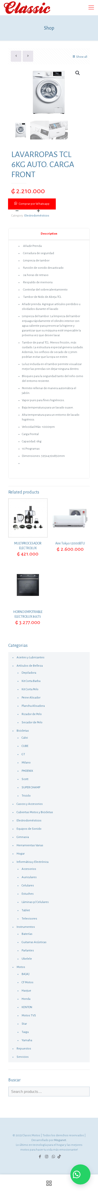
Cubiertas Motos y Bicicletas (35, 812)
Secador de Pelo (32, 722)
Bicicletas (23, 730)
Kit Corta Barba (31, 681)
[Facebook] (39, 1157)
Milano (26, 762)
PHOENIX (27, 771)
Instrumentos (26, 927)
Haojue (26, 990)
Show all (81, 56)
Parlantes (28, 950)
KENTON (27, 1007)
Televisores (29, 918)
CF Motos (27, 982)
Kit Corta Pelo (30, 689)
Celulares (28, 885)
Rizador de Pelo (32, 714)
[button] (49, 203)
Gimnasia (23, 837)
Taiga (25, 1032)
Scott (25, 779)
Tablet (26, 910)
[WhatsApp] (53, 1157)
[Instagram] (46, 1157)
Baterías (27, 934)
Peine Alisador (31, 697)
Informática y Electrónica (32, 862)
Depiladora (29, 672)
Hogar (21, 853)
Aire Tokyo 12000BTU (70, 543)
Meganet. (60, 1140)
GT (23, 754)
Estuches (28, 893)
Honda (26, 999)
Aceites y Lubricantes (30, 657)
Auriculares (29, 877)
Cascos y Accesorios (30, 804)
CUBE (25, 746)
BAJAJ (25, 974)
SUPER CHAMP (31, 787)
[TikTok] (59, 1157)
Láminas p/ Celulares (35, 902)
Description (49, 233)
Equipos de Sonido (29, 828)
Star (24, 1023)
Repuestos (24, 1048)
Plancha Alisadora (33, 706)
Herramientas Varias (30, 845)
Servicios (23, 1057)
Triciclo (26, 795)
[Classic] (27, 7)
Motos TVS (29, 1015)
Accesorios (29, 869)
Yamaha (27, 1040)
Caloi (25, 737)
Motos (21, 967)
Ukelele (27, 958)
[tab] (49, 234)
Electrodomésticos (36, 215)
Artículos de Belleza (30, 665)
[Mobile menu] (91, 7)
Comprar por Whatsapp (34, 203)
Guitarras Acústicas (34, 942)
